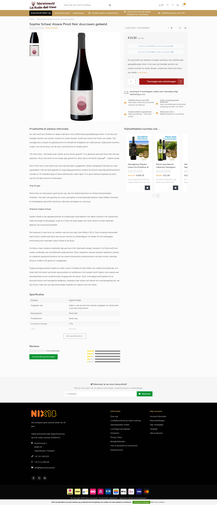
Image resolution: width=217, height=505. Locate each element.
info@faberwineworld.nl (44, 467)
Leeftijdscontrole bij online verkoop (125, 420)
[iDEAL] (70, 491)
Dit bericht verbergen (141, 502)
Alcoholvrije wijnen (62, 13)
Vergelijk (153, 429)
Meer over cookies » (158, 502)
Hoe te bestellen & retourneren (124, 445)
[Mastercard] (147, 491)
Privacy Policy (116, 437)
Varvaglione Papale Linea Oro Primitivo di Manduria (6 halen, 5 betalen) (138, 168)
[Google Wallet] (116, 491)
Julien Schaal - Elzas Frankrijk (137, 28)
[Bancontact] (85, 491)
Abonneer (146, 394)
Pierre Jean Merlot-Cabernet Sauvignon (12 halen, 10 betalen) (167, 167)
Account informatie (158, 416)
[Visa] (139, 491)
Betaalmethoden (117, 441)
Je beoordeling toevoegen (43, 356)
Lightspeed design (126, 498)
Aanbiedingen (78, 13)
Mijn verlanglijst (156, 424)
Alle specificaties (74, 336)
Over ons (114, 416)
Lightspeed (113, 498)
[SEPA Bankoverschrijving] (108, 491)
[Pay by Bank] (101, 491)
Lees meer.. (143, 72)
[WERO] (78, 491)
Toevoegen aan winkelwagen (161, 81)
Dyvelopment (141, 498)
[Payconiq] (93, 491)
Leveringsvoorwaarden (120, 429)
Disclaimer (114, 433)
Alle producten (156, 433)
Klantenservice (116, 450)
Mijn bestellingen (157, 420)
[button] (153, 196)
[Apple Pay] (124, 491)
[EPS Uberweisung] (131, 491)
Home (31, 19)
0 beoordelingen (51, 28)
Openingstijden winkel (119, 424)
